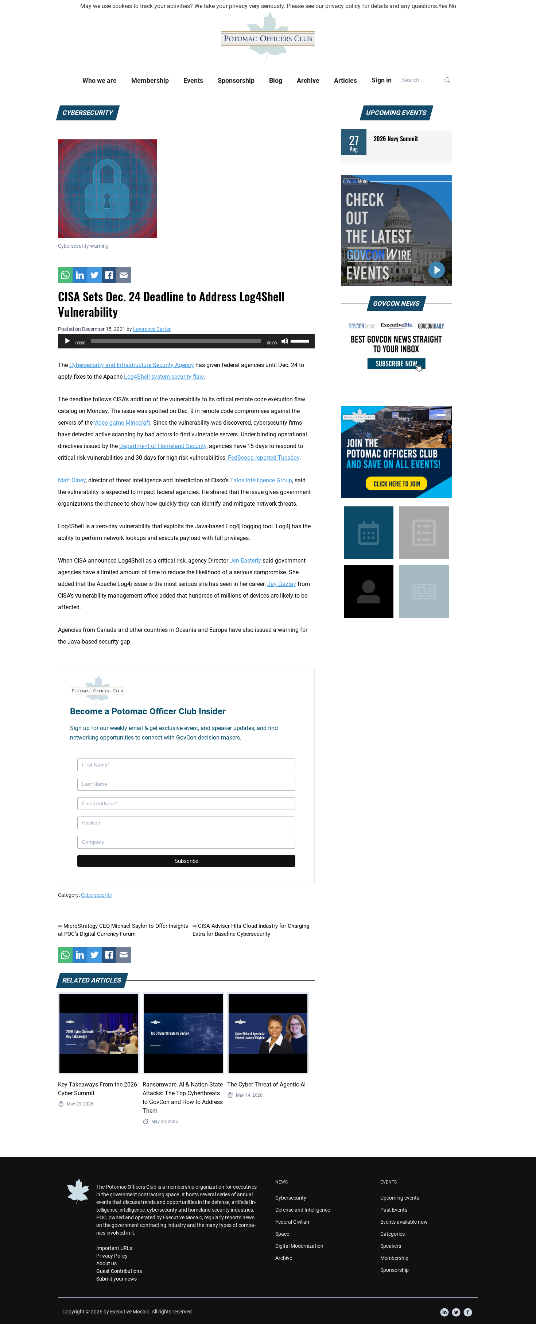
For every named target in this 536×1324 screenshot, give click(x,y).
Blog (275, 80)
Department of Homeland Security (162, 446)
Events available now (404, 1222)
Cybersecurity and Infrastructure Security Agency (131, 365)
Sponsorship (236, 80)
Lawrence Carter (152, 329)
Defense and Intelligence (302, 1210)
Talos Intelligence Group (261, 480)
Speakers (390, 1246)
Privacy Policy (112, 1256)
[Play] (67, 341)
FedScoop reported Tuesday (263, 457)
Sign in (382, 80)
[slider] (301, 340)
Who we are (99, 80)
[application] (186, 341)
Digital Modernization (299, 1246)
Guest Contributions (119, 1271)
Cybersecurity (96, 895)
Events (193, 80)
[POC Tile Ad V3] (396, 452)
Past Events (393, 1210)
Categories (392, 1234)
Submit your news (116, 1279)
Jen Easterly (245, 560)
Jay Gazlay (281, 583)
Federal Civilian (292, 1222)
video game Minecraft (122, 422)
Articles (345, 80)
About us (106, 1263)
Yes (442, 6)
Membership (150, 80)
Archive (308, 80)
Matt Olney (72, 480)
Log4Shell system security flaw (163, 376)
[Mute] (284, 341)
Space (282, 1234)
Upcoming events (399, 1198)
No (452, 6)
